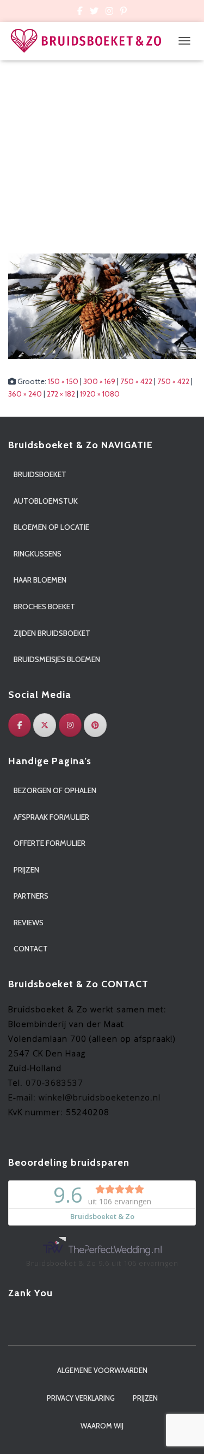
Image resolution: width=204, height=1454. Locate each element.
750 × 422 (136, 381)
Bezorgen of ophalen (55, 790)
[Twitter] (44, 725)
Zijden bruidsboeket (52, 633)
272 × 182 (61, 394)
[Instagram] (70, 725)
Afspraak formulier (51, 817)
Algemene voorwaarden (102, 1370)
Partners (31, 896)
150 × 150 (63, 381)
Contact (31, 949)
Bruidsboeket (40, 474)
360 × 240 (25, 394)
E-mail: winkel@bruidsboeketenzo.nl (84, 1097)
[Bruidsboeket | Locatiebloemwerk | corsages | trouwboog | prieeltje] (90, 41)
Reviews (29, 922)
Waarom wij (102, 1425)
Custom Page (80, 12)
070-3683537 (54, 1082)
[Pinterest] (95, 725)
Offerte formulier (49, 843)
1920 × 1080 (100, 394)
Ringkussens (37, 554)
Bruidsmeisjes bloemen (57, 659)
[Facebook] (19, 725)
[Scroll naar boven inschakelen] (182, 1432)
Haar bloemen (40, 580)
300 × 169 (99, 381)
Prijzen (26, 870)
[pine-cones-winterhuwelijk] (102, 306)
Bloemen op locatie (51, 527)
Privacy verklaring (81, 1398)
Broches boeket (44, 606)
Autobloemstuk (46, 501)
